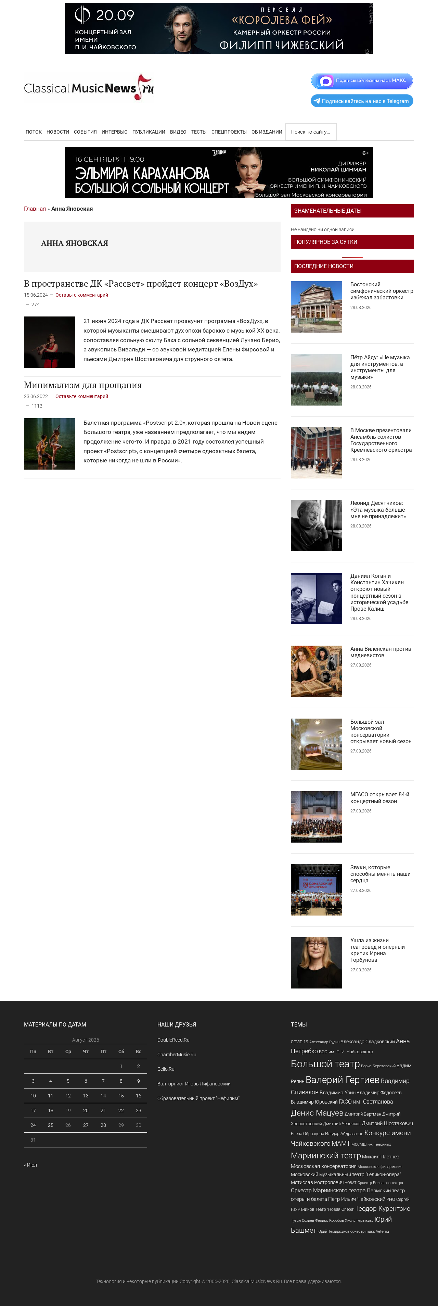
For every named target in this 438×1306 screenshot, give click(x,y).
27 (86, 1125)
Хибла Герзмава (359, 1220)
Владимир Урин (338, 1093)
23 (138, 1110)
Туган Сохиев (302, 1220)
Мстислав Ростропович (317, 1182)
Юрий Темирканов (333, 1231)
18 (50, 1110)
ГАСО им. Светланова (366, 1101)
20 (86, 1110)
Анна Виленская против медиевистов (380, 652)
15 (121, 1095)
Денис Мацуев (317, 1113)
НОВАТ (351, 1183)
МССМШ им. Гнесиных (371, 1144)
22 (121, 1110)
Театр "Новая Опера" (334, 1209)
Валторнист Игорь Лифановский (194, 1083)
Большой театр (325, 1064)
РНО (390, 1199)
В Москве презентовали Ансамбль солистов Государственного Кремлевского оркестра (381, 440)
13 (86, 1095)
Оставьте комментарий (81, 295)
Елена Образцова (307, 1133)
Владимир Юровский (314, 1102)
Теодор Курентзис (382, 1208)
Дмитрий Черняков (342, 1123)
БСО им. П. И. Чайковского (346, 1051)
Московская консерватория (324, 1166)
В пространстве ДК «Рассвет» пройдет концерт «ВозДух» (141, 283)
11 (50, 1095)
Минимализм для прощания (83, 384)
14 (103, 1095)
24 (33, 1125)
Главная (35, 208)
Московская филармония (380, 1167)
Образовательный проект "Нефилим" (198, 1098)
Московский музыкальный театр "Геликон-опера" (346, 1174)
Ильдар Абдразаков (344, 1133)
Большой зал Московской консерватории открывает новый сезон (381, 732)
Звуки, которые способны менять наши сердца (380, 874)
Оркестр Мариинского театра (328, 1190)
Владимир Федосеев (379, 1092)
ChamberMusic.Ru (176, 1054)
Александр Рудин (324, 1042)
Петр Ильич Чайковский (356, 1199)
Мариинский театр (326, 1155)
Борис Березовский (378, 1066)
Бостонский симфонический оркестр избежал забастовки (381, 291)
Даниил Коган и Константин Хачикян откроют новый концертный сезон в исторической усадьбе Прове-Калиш (379, 592)
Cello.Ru (166, 1069)
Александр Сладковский (367, 1041)
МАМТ (341, 1143)
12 (68, 1095)
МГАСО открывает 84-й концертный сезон (379, 797)
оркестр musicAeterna (369, 1231)
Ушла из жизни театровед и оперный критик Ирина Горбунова (377, 950)
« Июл (30, 1165)
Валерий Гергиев (343, 1079)
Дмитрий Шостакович (387, 1123)
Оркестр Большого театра (380, 1183)
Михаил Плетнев (380, 1156)
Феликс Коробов (329, 1220)
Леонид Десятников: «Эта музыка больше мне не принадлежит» (378, 509)
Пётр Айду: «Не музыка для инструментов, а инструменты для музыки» (380, 367)
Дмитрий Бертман (363, 1114)
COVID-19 (299, 1041)
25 (50, 1125)
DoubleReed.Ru (173, 1040)
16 (138, 1095)
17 (33, 1110)
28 (103, 1125)
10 (33, 1095)
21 (103, 1110)
